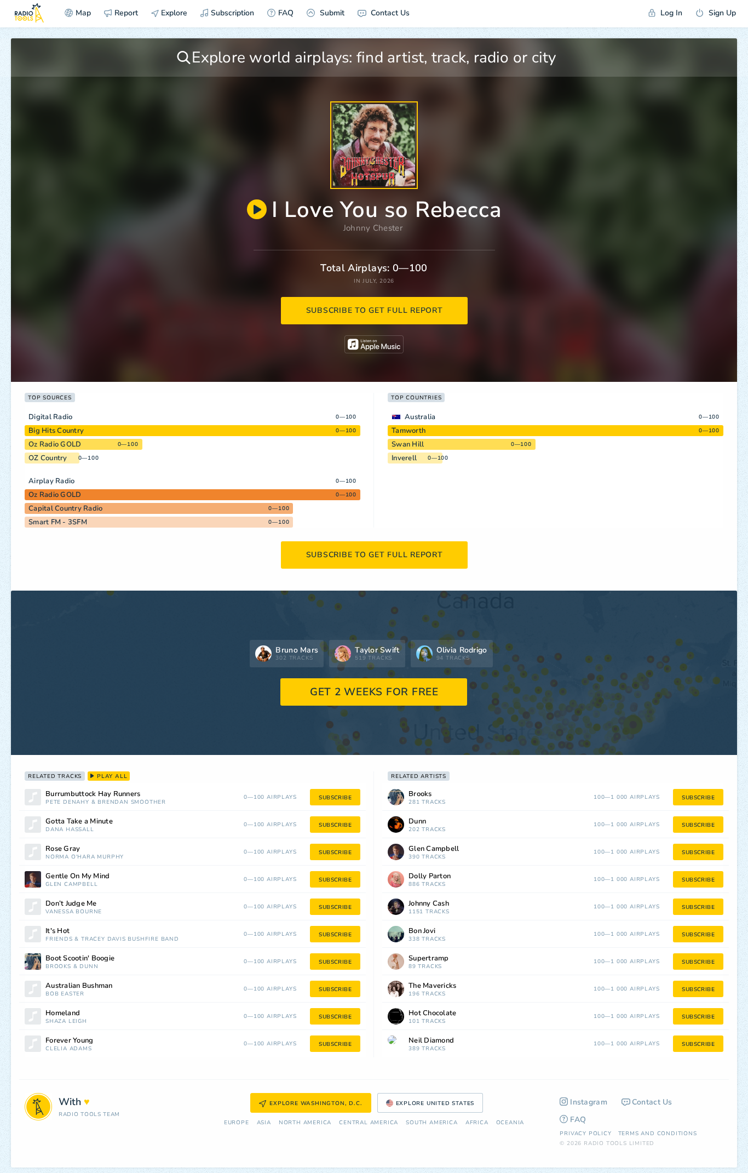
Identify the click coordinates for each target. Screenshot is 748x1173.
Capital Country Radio (65, 508)
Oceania (510, 1122)
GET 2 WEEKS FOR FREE (374, 692)
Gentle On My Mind (77, 876)
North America (305, 1122)
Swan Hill (408, 444)
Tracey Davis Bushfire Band (130, 939)
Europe (236, 1122)
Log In (670, 13)
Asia (264, 1122)
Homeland (62, 1013)
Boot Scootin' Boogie (79, 958)
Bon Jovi (421, 931)
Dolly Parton (429, 876)
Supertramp (428, 958)
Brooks (58, 967)
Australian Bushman (79, 986)
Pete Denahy (67, 802)
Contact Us (389, 13)
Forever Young (69, 1041)
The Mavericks (432, 986)
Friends (59, 939)
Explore (173, 13)
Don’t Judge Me (71, 904)
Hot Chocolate (432, 1013)
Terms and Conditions (657, 1133)
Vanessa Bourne (73, 912)
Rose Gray (62, 849)
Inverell (404, 458)
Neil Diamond (431, 1041)
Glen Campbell (71, 885)
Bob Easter (64, 994)
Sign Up (721, 13)
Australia (420, 417)
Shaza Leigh (66, 1021)
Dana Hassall (69, 830)
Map (83, 13)
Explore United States (435, 1103)
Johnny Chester (372, 227)
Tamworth (408, 431)
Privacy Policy (585, 1133)
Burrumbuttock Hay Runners (92, 794)
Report (126, 13)
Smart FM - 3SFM (57, 522)
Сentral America (368, 1122)
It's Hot (57, 931)
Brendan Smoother (131, 802)
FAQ (286, 13)
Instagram (588, 1102)
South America (431, 1122)
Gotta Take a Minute (79, 822)
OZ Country (47, 458)
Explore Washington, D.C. (315, 1103)
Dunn (88, 967)
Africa (476, 1122)
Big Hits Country (56, 431)
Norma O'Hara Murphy (84, 857)
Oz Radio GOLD (54, 444)
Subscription (232, 13)
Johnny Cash (428, 904)
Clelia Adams (68, 1049)
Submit (331, 13)
